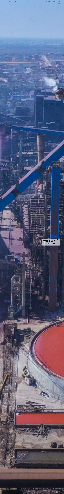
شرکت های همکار (17, 1)
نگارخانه (22, 1)
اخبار (13, 1)
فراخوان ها (26, 1)
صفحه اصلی (34, 1)
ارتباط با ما (6, 1)
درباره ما (30, 1)
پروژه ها (10, 1)
